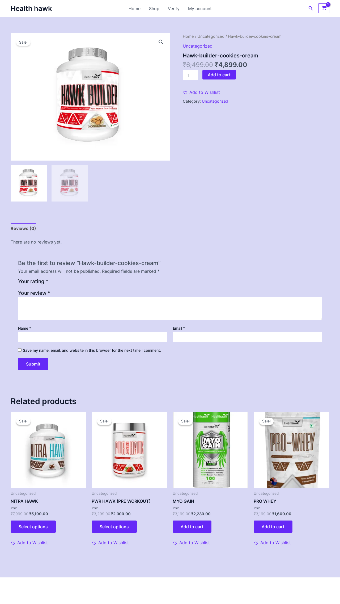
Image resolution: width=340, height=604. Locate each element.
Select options (33, 526)
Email (179, 328)
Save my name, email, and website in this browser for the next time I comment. (92, 350)
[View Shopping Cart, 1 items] (323, 8)
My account (200, 8)
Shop (154, 8)
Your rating (33, 281)
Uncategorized (210, 36)
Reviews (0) (23, 228)
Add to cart (219, 74)
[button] (310, 8)
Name (24, 328)
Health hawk (31, 8)
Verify (174, 8)
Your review (34, 293)
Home (135, 8)
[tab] (23, 228)
